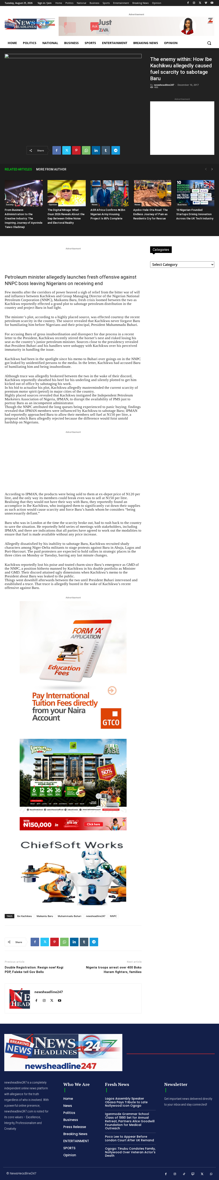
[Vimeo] (205, 3)
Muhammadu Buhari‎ (69, 916)
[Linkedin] (96, 150)
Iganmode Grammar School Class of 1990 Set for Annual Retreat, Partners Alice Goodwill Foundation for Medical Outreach (130, 1121)
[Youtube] (211, 3)
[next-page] (212, 169)
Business (182, 204)
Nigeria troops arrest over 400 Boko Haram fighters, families (114, 970)
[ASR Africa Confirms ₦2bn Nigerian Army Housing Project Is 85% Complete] (109, 193)
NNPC (113, 916)
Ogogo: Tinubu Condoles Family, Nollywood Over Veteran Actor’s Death (130, 1152)
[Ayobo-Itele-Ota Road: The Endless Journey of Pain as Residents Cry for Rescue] (152, 193)
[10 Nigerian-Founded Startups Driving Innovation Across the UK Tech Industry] (195, 193)
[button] (209, 43)
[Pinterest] (76, 150)
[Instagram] (194, 3)
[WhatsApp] (86, 150)
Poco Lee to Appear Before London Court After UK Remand (129, 1138)
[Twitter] (200, 3)
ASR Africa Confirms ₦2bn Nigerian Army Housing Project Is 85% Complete (107, 214)
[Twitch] (193, 1174)
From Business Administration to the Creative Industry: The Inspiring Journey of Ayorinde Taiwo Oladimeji (23, 218)
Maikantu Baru (45, 916)
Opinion (53, 204)
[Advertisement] (182, 128)
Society (9, 204)
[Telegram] (115, 150)
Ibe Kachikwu (24, 916)
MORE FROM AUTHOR (51, 169)
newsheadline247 (164, 84)
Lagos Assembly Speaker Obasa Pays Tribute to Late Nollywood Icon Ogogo (126, 1102)
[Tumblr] (106, 150)
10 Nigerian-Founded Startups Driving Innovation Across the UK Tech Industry (194, 214)
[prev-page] (206, 169)
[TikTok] (184, 1174)
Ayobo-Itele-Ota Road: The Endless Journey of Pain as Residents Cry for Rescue (150, 214)
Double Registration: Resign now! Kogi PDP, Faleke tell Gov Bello (34, 970)
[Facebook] (188, 3)
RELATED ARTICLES (18, 169)
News (95, 204)
